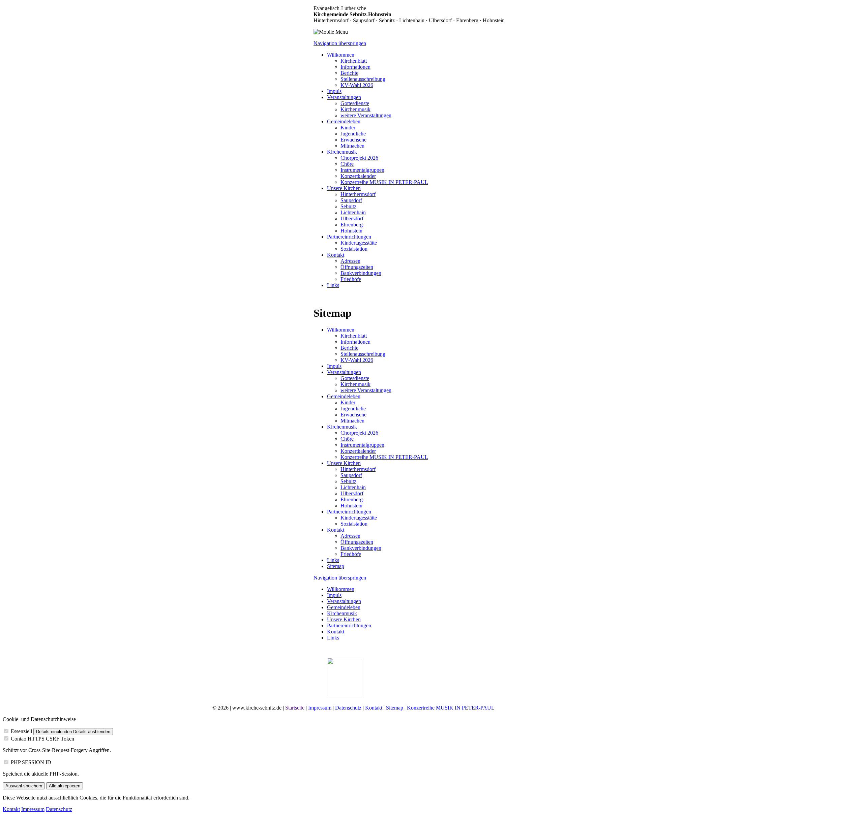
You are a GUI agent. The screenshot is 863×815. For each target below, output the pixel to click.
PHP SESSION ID (31, 762)
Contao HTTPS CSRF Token (42, 739)
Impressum (319, 708)
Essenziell (21, 731)
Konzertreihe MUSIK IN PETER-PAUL (451, 708)
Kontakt (373, 708)
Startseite (294, 708)
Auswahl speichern (23, 785)
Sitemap (394, 708)
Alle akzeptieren (64, 785)
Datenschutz (348, 708)
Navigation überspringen (340, 43)
